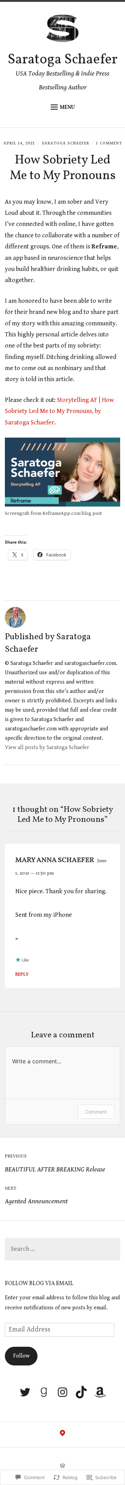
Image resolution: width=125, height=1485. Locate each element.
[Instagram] (62, 1392)
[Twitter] (25, 1392)
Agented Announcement (36, 1195)
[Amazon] (100, 1392)
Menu (67, 107)
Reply (21, 974)
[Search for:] (62, 1249)
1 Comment (109, 143)
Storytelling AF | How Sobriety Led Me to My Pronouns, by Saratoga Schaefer (59, 411)
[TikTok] (81, 1392)
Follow (21, 1356)
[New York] (62, 1434)
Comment (96, 1112)
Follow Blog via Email (39, 1284)
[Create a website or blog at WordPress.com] (62, 1466)
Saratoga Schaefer (62, 60)
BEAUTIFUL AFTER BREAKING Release (55, 1163)
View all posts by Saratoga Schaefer (47, 747)
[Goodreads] (44, 1392)
